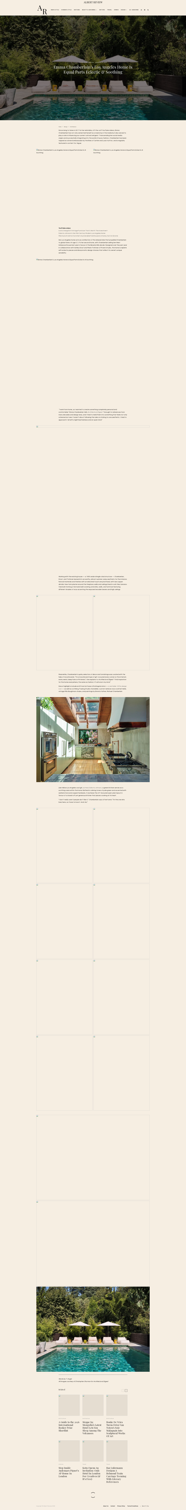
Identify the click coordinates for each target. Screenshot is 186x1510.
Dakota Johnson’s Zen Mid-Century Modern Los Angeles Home (82, 233)
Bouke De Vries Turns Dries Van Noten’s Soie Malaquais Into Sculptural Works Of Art (115, 1429)
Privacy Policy (121, 1506)
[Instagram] (141, 9)
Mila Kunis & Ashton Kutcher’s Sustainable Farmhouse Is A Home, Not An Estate (88, 236)
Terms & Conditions (132, 1506)
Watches (77, 9)
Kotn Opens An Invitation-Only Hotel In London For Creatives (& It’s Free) (91, 1473)
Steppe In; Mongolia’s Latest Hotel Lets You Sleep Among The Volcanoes (92, 1428)
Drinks (116, 9)
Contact (113, 1506)
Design (123, 9)
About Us (105, 1506)
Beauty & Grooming (88, 9)
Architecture (86, 1418)
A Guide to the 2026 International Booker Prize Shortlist (69, 1426)
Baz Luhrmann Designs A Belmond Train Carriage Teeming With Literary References (116, 1474)
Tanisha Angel (83, 62)
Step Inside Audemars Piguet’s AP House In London (69, 1472)
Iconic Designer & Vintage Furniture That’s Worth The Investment (83, 230)
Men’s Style (55, 9)
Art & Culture (62, 1418)
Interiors (91, 62)
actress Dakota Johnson (92, 787)
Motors (102, 9)
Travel (109, 9)
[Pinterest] (144, 9)
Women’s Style (66, 9)
